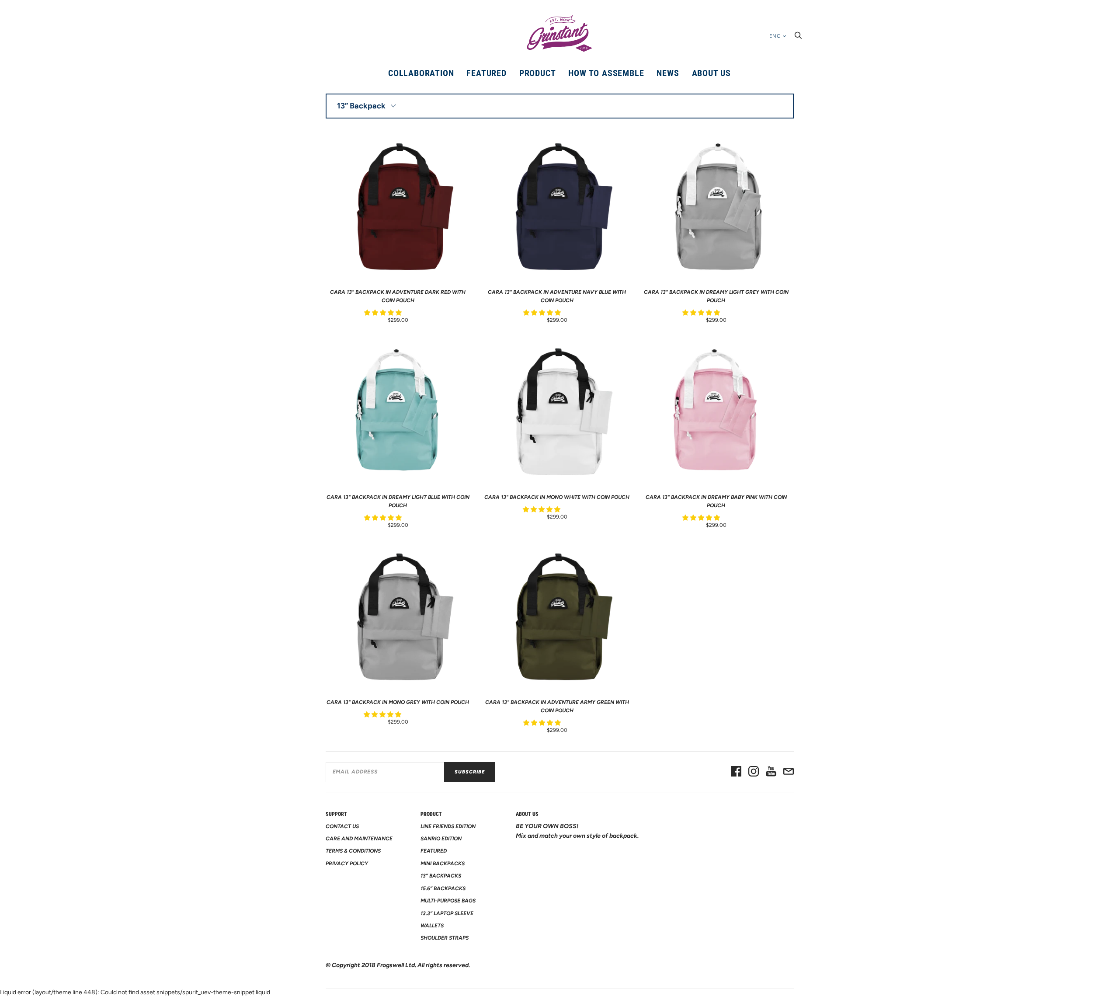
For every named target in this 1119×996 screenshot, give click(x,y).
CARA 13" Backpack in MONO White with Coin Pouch (556, 497)
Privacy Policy (347, 863)
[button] (383, 313)
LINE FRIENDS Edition (448, 826)
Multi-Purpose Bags (448, 901)
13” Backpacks (440, 876)
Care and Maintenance (359, 839)
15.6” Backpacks (443, 888)
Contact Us (342, 826)
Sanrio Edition (441, 839)
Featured (486, 73)
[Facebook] (736, 772)
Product (537, 73)
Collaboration (421, 73)
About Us (711, 73)
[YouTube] (771, 772)
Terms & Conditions (353, 851)
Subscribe (470, 772)
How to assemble (606, 73)
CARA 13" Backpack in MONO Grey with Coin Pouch (398, 702)
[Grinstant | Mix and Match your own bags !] (559, 33)
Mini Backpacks (442, 863)
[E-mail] (788, 772)
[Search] (798, 38)
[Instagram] (753, 772)
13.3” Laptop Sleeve (446, 913)
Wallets (432, 926)
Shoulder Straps (444, 938)
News (668, 73)
